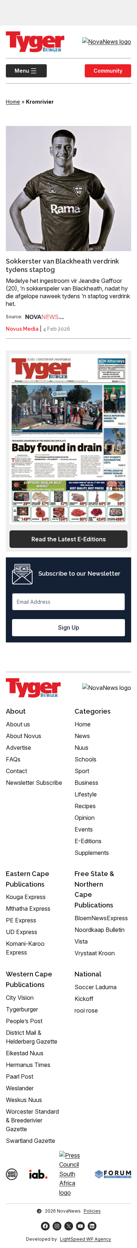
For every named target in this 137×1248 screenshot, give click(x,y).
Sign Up (68, 627)
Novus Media (22, 329)
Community (108, 71)
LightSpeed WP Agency (85, 1239)
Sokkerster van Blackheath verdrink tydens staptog (62, 265)
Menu (17, 71)
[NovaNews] (44, 316)
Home (13, 102)
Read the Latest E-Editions (68, 539)
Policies (92, 1211)
